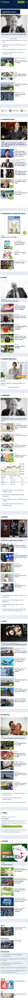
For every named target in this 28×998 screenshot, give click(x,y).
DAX (2, 480)
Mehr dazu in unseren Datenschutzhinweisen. (12, 831)
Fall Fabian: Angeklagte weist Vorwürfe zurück (14, 49)
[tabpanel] (14, 26)
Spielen (5, 841)
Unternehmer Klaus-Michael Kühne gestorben (14, 967)
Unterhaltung (8, 119)
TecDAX (3, 484)
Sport (4, 277)
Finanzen (6, 395)
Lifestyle (5, 715)
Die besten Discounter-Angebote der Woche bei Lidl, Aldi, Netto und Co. (14, 971)
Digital (5, 517)
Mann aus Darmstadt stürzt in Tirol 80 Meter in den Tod (15, 959)
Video (5, 813)
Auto (4, 621)
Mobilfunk (21, 2)
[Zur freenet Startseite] (5, 1)
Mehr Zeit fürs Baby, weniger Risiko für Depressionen (13, 963)
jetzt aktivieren (6, 826)
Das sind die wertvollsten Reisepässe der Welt (14, 802)
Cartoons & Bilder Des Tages (13, 214)
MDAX (3, 482)
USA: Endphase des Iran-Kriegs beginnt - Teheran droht (13, 955)
